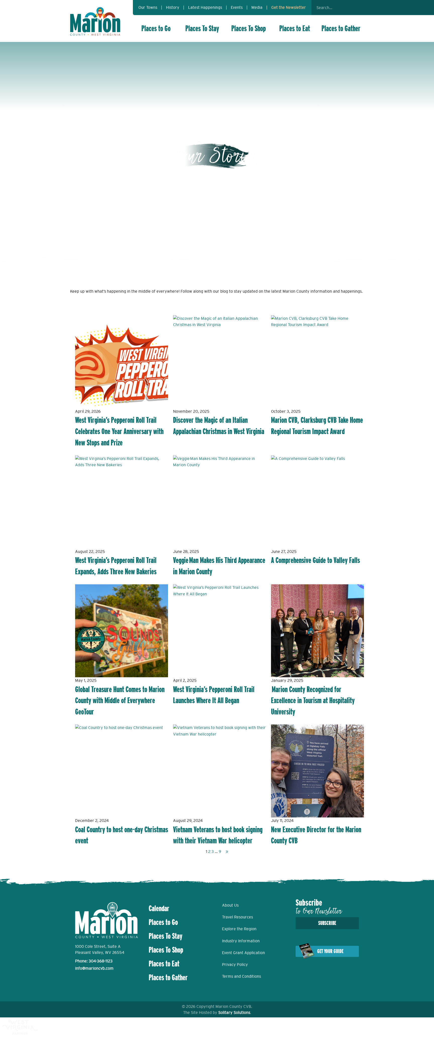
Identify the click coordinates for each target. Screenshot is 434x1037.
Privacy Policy (235, 964)
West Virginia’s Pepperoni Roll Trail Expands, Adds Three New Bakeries (115, 566)
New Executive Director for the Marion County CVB (316, 835)
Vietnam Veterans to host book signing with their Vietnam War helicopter (217, 835)
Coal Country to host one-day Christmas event (121, 835)
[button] (357, 7)
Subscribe (327, 923)
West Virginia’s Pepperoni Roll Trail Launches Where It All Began (213, 695)
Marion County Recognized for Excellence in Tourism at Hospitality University (313, 700)
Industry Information (241, 941)
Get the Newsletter (288, 7)
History (172, 7)
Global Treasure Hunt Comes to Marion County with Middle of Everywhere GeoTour (120, 700)
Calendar (159, 908)
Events (237, 7)
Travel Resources (237, 917)
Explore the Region (239, 928)
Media (256, 7)
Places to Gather (340, 28)
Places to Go (156, 28)
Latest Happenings (205, 7)
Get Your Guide (330, 951)
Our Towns (147, 7)
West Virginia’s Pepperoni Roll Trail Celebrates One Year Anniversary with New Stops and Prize (119, 431)
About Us (230, 905)
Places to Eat (294, 28)
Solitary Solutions (234, 1012)
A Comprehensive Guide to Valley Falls (315, 560)
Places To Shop (248, 28)
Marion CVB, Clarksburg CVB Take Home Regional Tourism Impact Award (317, 426)
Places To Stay (202, 28)
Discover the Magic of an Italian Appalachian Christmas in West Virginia (218, 426)
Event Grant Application (243, 952)
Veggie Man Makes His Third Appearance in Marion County (219, 566)
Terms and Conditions (241, 976)
